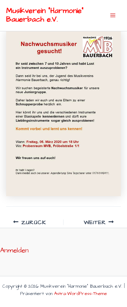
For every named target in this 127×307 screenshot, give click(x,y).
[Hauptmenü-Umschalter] (112, 15)
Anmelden (14, 250)
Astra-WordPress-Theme (80, 294)
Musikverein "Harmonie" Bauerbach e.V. (45, 15)
